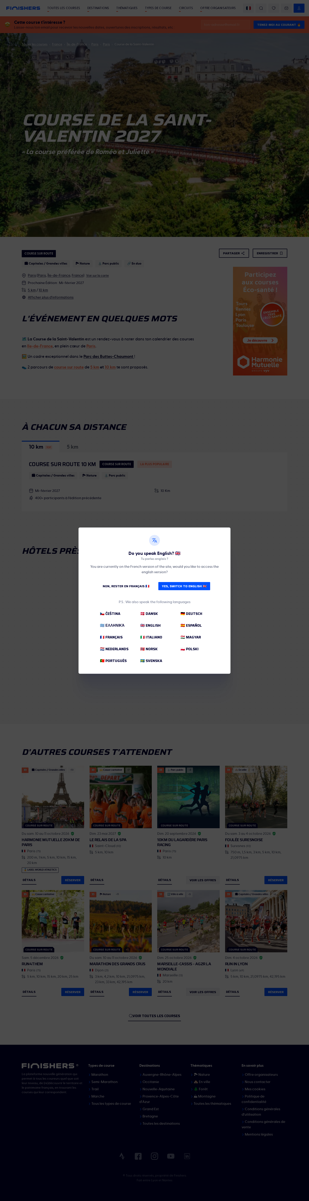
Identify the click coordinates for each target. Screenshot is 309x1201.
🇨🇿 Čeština (110, 613)
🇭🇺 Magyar (191, 637)
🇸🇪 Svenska (151, 661)
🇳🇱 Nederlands (114, 649)
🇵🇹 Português (113, 661)
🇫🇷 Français (111, 637)
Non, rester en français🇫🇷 (126, 586)
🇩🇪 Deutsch (191, 613)
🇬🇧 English (150, 625)
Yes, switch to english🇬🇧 (184, 586)
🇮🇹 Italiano (151, 637)
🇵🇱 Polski (190, 649)
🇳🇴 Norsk (149, 649)
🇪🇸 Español (191, 625)
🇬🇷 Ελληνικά (112, 625)
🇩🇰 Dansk (149, 613)
